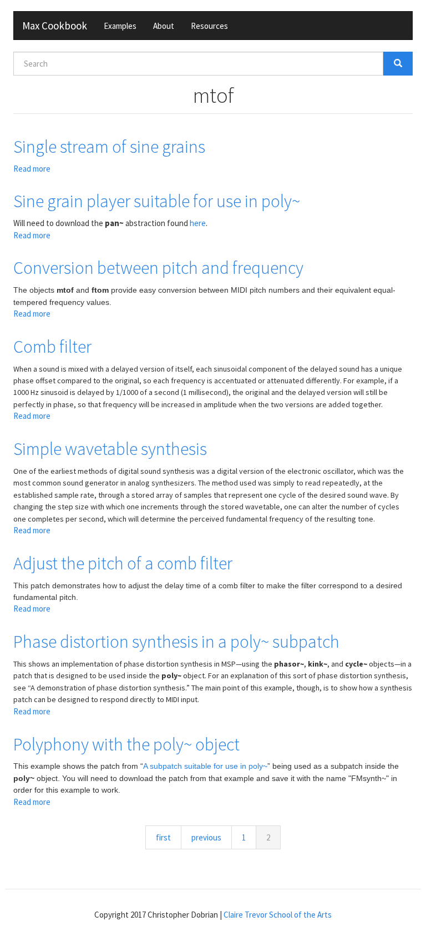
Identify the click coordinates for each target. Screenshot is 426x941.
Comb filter (52, 347)
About (163, 26)
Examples (120, 26)
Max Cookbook (54, 25)
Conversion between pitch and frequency (158, 268)
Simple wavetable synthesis (110, 449)
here (198, 223)
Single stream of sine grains (109, 147)
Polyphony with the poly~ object (126, 744)
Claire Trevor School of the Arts (278, 914)
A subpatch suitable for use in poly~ (205, 766)
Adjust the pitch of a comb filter (122, 563)
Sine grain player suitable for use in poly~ (156, 201)
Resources (209, 26)
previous (206, 837)
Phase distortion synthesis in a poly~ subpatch (176, 641)
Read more (31, 168)
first (163, 837)
